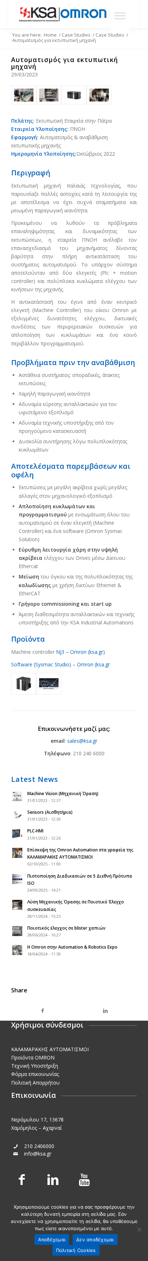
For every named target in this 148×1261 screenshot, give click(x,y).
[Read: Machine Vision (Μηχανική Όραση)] (17, 796)
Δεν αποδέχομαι (95, 1239)
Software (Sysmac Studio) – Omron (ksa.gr (60, 664)
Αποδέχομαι (52, 1239)
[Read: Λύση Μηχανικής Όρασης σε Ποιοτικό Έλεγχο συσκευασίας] (17, 905)
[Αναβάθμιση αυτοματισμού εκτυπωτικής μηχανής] (23, 95)
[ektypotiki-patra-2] (99, 95)
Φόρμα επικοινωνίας (35, 1074)
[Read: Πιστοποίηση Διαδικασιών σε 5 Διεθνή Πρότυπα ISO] (17, 879)
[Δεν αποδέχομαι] (139, 1229)
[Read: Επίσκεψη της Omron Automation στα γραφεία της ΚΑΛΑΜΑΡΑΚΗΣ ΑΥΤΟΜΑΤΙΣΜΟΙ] (17, 853)
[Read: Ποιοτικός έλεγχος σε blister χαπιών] (17, 931)
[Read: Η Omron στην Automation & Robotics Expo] (17, 950)
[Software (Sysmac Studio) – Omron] (48, 684)
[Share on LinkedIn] (105, 1010)
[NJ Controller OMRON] (74, 95)
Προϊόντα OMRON (33, 1057)
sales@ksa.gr (82, 740)
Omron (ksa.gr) (87, 651)
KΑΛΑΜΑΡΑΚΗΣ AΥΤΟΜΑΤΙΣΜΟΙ (50, 1049)
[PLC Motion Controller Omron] (48, 95)
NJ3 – (63, 651)
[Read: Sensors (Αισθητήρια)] (17, 815)
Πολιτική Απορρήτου (35, 1082)
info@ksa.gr (37, 1153)
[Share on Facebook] (42, 1010)
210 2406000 (39, 1146)
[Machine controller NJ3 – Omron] (23, 684)
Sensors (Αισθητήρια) (50, 812)
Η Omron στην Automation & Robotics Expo (72, 947)
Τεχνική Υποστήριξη (34, 1065)
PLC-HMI (35, 830)
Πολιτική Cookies (76, 1250)
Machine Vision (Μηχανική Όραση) (62, 793)
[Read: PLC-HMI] (17, 834)
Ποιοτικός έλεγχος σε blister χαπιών (66, 928)
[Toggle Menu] (120, 15)
